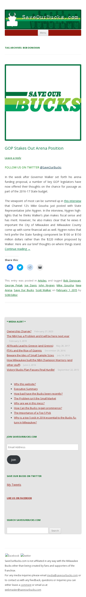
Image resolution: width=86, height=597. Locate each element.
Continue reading (17, 249)
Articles (42, 280)
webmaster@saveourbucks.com (23, 589)
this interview (72, 201)
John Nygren (47, 285)
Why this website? (25, 384)
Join (13, 460)
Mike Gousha (65, 285)
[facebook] (12, 555)
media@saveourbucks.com (62, 575)
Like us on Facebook (19, 498)
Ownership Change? (19, 331)
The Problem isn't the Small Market (35, 398)
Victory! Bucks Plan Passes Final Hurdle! (31, 369)
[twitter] (25, 555)
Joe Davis (31, 285)
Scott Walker (43, 290)
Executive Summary (26, 389)
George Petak (14, 285)
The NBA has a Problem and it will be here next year (38, 336)
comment (26, 585)
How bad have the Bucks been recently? (38, 393)
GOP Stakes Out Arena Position (34, 148)
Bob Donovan (72, 280)
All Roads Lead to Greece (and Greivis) (30, 345)
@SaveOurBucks (50, 167)
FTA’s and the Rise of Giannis (24, 350)
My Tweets (14, 485)
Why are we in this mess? (29, 403)
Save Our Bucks (24, 290)
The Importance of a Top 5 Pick (32, 413)
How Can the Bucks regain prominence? (38, 408)
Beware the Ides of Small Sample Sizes (30, 355)
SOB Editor (11, 295)
